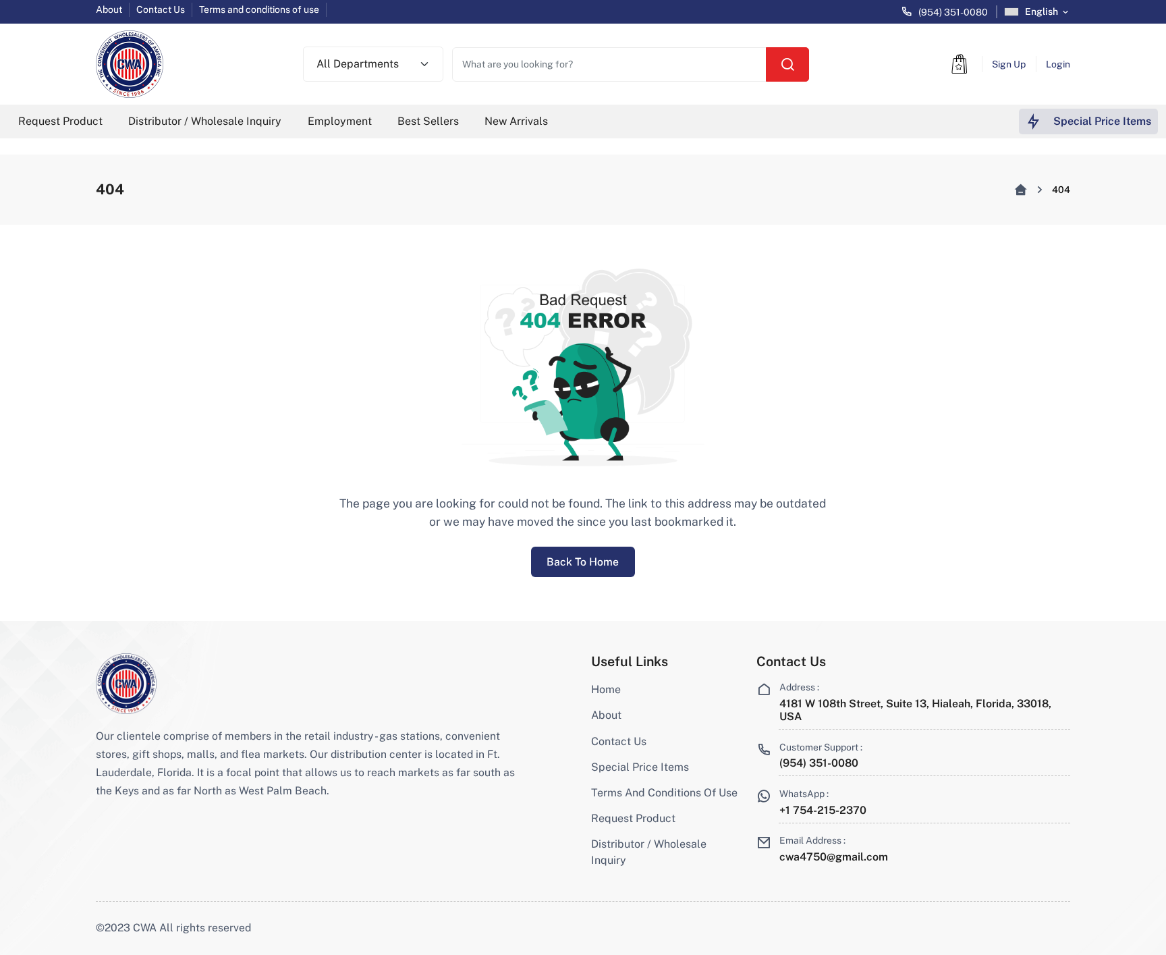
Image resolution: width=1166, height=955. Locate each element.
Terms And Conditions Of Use (664, 792)
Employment (340, 121)
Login (1058, 64)
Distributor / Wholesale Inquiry (204, 121)
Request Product (60, 121)
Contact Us (160, 9)
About (109, 9)
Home (606, 689)
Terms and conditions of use (259, 9)
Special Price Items (640, 767)
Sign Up (1009, 64)
